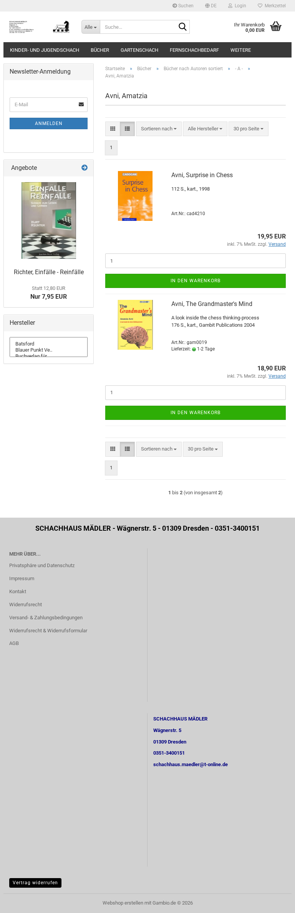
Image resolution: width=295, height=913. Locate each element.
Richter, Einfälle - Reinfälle (49, 272)
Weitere (240, 50)
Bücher (100, 50)
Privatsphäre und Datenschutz (42, 565)
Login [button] (239, 5)
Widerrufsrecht (25, 604)
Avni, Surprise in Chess (202, 175)
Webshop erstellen (123, 903)
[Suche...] (182, 27)
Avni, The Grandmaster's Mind (211, 304)
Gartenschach (139, 50)
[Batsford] (49, 344)
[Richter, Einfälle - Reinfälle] (49, 220)
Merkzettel (274, 5)
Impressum (21, 578)
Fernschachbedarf (194, 50)
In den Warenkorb (195, 280)
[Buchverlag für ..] (49, 356)
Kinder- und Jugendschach (44, 50)
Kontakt (17, 591)
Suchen (185, 5)
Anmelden (49, 123)
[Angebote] (84, 168)
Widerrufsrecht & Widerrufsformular (48, 630)
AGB (14, 643)
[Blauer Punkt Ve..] (49, 350)
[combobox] (159, 129)
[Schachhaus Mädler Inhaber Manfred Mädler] (39, 27)
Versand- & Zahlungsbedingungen (46, 617)
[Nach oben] (273, 901)
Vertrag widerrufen (35, 882)
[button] (210, 6)
